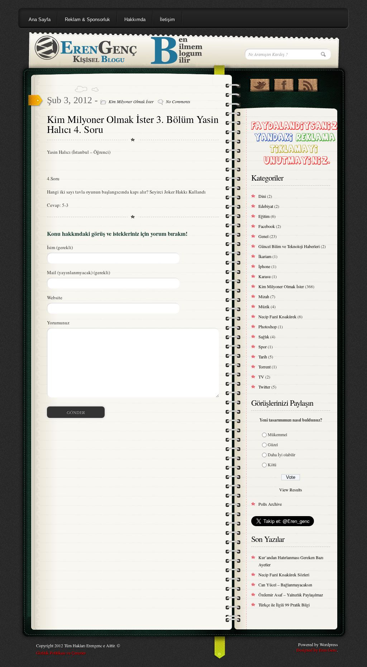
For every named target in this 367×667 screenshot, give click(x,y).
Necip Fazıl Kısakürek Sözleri (283, 574)
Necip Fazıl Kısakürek (277, 316)
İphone (264, 266)
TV (261, 377)
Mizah (263, 296)
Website (54, 297)
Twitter (264, 387)
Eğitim (264, 216)
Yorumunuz (58, 322)
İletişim (167, 19)
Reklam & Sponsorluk (87, 19)
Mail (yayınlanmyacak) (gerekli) (78, 272)
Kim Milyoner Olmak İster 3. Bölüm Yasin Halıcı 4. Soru (133, 124)
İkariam (264, 256)
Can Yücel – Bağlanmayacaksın (285, 584)
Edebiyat (265, 206)
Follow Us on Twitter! (260, 83)
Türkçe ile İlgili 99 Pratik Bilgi (284, 605)
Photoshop (267, 326)
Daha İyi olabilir (281, 454)
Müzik (264, 306)
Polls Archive (270, 504)
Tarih (262, 356)
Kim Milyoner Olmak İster (131, 101)
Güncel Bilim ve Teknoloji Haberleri (289, 246)
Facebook (266, 226)
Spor (262, 346)
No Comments (178, 101)
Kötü (272, 464)
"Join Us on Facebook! (284, 83)
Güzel (273, 444)
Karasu (264, 276)
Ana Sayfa (40, 19)
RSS (308, 83)
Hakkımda (135, 19)
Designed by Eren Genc (316, 650)
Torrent (264, 367)
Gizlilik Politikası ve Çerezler (61, 653)
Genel (263, 236)
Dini (262, 196)
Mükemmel (277, 434)
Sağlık (263, 336)
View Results (290, 489)
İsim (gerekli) (60, 247)
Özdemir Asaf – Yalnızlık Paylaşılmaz (290, 594)
